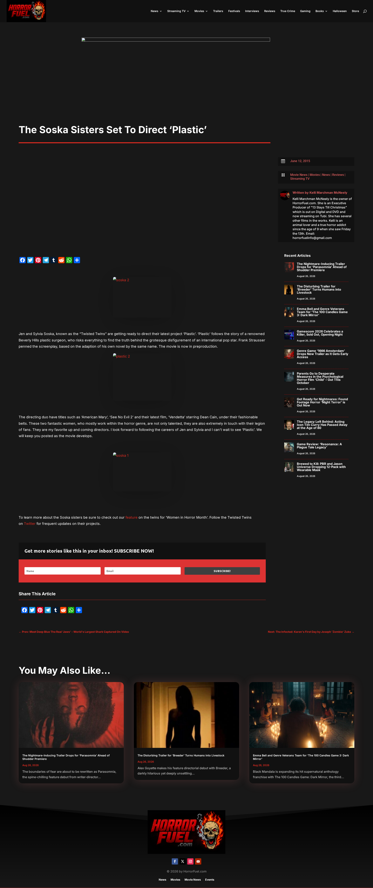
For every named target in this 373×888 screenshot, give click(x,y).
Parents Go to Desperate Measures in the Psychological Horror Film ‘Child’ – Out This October (320, 378)
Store (355, 11)
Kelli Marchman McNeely (328, 192)
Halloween (340, 11)
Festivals (234, 11)
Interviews (252, 11)
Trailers (218, 11)
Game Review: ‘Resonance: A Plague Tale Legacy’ (319, 445)
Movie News (298, 175)
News (154, 11)
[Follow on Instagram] (190, 861)
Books (319, 11)
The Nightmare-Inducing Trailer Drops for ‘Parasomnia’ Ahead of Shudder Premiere (322, 267)
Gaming (305, 11)
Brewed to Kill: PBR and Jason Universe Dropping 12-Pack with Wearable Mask (321, 467)
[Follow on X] (183, 861)
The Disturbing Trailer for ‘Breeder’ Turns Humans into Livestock (319, 289)
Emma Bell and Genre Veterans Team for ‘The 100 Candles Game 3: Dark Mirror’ (322, 312)
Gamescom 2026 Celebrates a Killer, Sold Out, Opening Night (320, 332)
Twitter (30, 524)
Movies (199, 11)
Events (209, 879)
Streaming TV (176, 11)
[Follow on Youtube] (198, 861)
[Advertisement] (186, 95)
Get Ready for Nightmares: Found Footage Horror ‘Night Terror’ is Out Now (322, 402)
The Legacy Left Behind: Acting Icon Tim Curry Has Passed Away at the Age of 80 (322, 425)
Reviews (269, 11)
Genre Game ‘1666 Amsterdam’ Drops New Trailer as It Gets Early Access (322, 354)
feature (131, 517)
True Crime (287, 11)
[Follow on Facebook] (175, 861)
